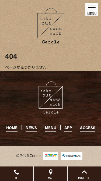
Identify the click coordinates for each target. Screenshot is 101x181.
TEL (17, 178)
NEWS (31, 127)
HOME (12, 127)
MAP (50, 178)
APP (68, 127)
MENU (50, 127)
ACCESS (87, 127)
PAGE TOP (84, 178)
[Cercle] (50, 26)
